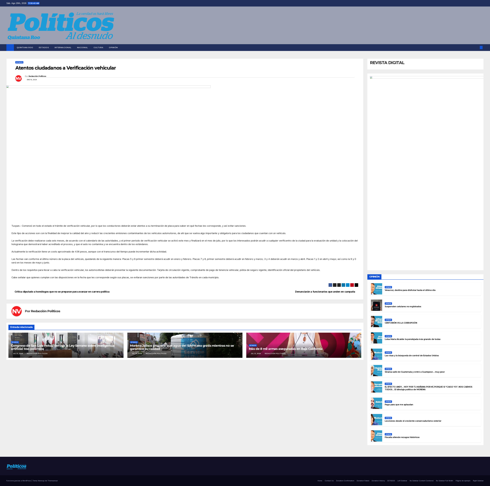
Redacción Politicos (37, 76)
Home (320, 481)
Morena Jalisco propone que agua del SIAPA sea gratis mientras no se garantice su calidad (182, 347)
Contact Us (329, 481)
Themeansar (53, 481)
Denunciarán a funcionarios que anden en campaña (325, 291)
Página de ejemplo (463, 481)
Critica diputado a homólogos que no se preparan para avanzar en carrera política (62, 291)
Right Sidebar (478, 481)
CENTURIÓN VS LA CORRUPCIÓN (401, 323)
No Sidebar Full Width (444, 481)
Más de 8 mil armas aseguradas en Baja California (285, 349)
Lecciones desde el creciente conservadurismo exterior (413, 421)
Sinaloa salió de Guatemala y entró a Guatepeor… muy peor (415, 372)
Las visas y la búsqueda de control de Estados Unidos (412, 355)
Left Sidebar (402, 481)
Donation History (378, 481)
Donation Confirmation (345, 481)
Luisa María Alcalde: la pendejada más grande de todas (412, 339)
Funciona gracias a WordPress (19, 481)
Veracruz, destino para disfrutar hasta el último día (410, 290)
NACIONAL (82, 47)
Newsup (41, 481)
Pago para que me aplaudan (399, 404)
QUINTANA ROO (25, 47)
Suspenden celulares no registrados (403, 306)
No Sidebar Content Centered (421, 481)
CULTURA (98, 47)
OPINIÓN (113, 47)
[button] (477, 47)
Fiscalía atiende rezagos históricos (402, 437)
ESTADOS (44, 47)
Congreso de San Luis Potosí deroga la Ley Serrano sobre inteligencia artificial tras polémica (62, 347)
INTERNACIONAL (62, 47)
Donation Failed (363, 481)
